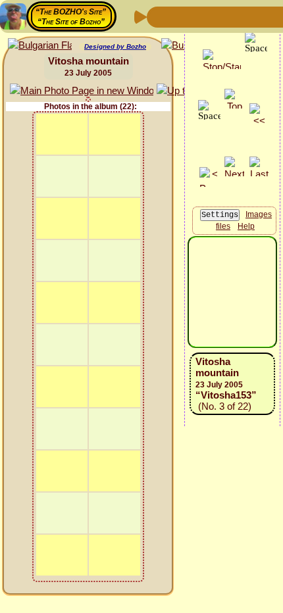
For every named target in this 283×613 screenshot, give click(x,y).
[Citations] (222, 16)
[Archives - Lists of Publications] (201, 16)
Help (246, 226)
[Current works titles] (243, 16)
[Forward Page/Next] (180, 16)
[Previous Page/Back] (159, 16)
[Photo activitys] (264, 16)
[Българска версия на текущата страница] (40, 45)
